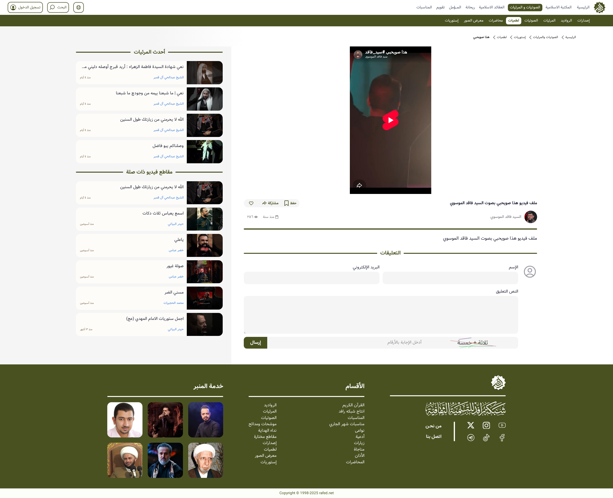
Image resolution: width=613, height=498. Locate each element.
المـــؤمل (455, 7)
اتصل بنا (434, 436)
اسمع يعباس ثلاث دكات (163, 213)
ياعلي (179, 240)
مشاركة (273, 203)
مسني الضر (174, 292)
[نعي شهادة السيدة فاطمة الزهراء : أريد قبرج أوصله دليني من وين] (205, 72)
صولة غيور (175, 266)
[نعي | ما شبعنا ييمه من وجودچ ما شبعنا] (205, 99)
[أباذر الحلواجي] (124, 419)
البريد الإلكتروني (366, 267)
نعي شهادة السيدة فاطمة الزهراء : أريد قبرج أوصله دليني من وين (132, 67)
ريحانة (470, 7)
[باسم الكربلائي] (165, 460)
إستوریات (452, 20)
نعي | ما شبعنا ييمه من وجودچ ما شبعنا (150, 93)
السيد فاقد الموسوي (505, 217)
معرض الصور (473, 20)
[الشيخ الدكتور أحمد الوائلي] (205, 460)
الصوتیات (531, 20)
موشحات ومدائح (263, 424)
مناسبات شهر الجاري (346, 424)
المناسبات (424, 7)
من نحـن (434, 426)
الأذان (359, 456)
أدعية (360, 437)
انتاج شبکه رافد (351, 411)
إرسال (255, 342)
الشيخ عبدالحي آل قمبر (168, 77)
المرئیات (549, 20)
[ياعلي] (205, 245)
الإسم (513, 267)
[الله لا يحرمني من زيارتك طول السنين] (205, 125)
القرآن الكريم (353, 405)
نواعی (359, 431)
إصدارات (583, 20)
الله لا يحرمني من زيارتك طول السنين (152, 120)
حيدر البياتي (176, 223)
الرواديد (566, 20)
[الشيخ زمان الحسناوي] (124, 460)
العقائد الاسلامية (492, 7)
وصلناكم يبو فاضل (168, 146)
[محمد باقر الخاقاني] (165, 419)
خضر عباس (176, 250)
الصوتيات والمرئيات (545, 37)
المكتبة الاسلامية (558, 7)
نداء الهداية (267, 431)
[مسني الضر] (205, 298)
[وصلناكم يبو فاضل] (205, 151)
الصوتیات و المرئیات (525, 7)
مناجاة (359, 450)
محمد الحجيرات (174, 302)
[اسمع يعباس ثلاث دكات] (205, 219)
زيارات (359, 443)
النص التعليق (507, 292)
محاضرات (496, 20)
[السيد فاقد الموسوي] (530, 217)
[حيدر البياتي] (205, 419)
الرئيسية (583, 7)
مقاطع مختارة (265, 437)
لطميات (513, 20)
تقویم (440, 7)
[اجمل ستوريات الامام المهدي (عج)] (205, 324)
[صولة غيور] (205, 271)
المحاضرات (355, 462)
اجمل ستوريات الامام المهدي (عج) (155, 319)
